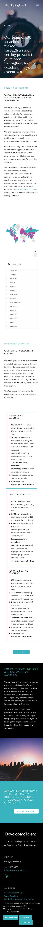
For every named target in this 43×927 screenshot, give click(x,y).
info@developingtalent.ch (15, 870)
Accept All (25, 922)
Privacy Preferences (10, 918)
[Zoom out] (35, 255)
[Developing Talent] (15, 5)
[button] (37, 5)
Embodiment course (25, 189)
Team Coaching (11, 896)
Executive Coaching (13, 893)
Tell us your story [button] (26, 811)
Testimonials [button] (21, 652)
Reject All (25, 918)
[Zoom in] (35, 251)
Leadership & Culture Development (20, 899)
